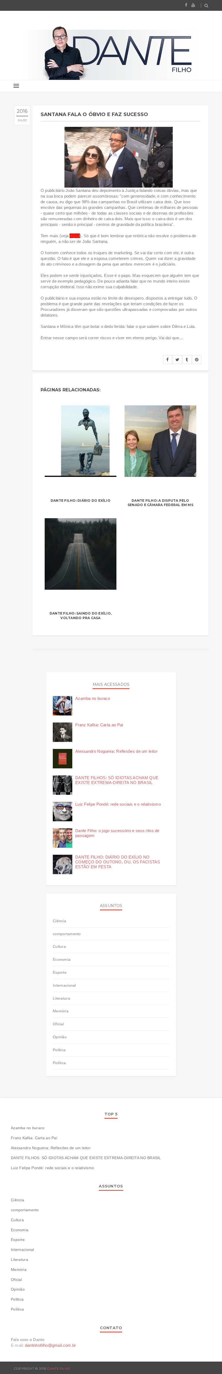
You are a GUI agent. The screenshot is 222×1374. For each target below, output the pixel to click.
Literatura (61, 998)
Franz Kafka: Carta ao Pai (99, 724)
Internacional (64, 985)
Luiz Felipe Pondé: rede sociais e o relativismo (118, 804)
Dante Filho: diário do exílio (80, 500)
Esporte (60, 972)
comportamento (67, 934)
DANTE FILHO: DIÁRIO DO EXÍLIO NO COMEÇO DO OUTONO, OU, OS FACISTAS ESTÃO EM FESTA (117, 862)
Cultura (59, 946)
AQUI (75, 235)
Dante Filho (58, 1368)
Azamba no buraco (92, 698)
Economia (61, 959)
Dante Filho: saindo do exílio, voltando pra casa (81, 615)
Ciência (59, 921)
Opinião (60, 1037)
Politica (59, 1050)
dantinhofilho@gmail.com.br (50, 1345)
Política (59, 1063)
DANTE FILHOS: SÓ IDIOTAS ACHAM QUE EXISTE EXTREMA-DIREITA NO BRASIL (116, 780)
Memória (60, 1011)
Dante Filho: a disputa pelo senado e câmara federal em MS (160, 502)
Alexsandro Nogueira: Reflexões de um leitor (116, 751)
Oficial (58, 1024)
